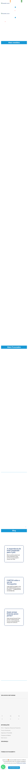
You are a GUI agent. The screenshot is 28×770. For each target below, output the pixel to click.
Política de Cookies (21, 763)
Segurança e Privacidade (6, 732)
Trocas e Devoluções (5, 730)
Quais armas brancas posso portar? (12, 614)
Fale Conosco (4, 737)
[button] (3, 767)
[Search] (14, 25)
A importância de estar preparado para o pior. (14, 550)
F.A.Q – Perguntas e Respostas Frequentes (11, 727)
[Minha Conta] (14, 5)
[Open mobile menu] (14, 11)
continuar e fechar (14, 767)
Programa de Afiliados (6, 735)
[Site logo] (5, 3)
